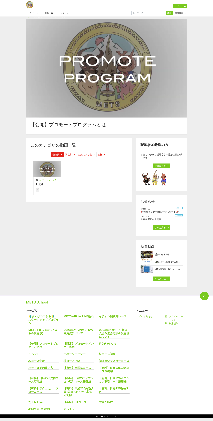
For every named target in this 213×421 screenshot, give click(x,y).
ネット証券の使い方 (40, 367)
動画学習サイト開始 (151, 219)
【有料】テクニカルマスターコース (43, 390)
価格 (100, 154)
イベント (33, 354)
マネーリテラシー (75, 354)
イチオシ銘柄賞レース (112, 316)
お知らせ (64, 13)
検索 (169, 13)
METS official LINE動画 (79, 316)
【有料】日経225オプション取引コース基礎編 (79, 379)
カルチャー (70, 409)
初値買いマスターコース (114, 361)
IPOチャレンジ (108, 343)
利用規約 (173, 323)
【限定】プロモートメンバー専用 (79, 345)
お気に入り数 (85, 154)
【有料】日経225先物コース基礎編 (114, 369)
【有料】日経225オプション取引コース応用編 (114, 379)
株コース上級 (72, 361)
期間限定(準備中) (39, 409)
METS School (37, 302)
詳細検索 (179, 13)
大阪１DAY (106, 402)
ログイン (179, 6)
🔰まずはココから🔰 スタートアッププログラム (43, 320)
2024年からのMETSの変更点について (78, 331)
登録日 (55, 154)
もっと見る (160, 227)
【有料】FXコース (75, 402)
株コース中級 (36, 361)
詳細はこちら (162, 165)
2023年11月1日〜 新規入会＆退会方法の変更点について (114, 333)
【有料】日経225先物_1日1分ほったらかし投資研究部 (78, 392)
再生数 (68, 154)
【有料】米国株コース (77, 367)
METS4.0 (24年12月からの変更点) (43, 331)
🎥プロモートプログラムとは (49, 180)
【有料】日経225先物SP (113, 390)
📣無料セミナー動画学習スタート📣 (160, 211)
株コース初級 (107, 354)
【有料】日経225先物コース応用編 (43, 379)
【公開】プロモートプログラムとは (43, 345)
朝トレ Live (35, 402)
